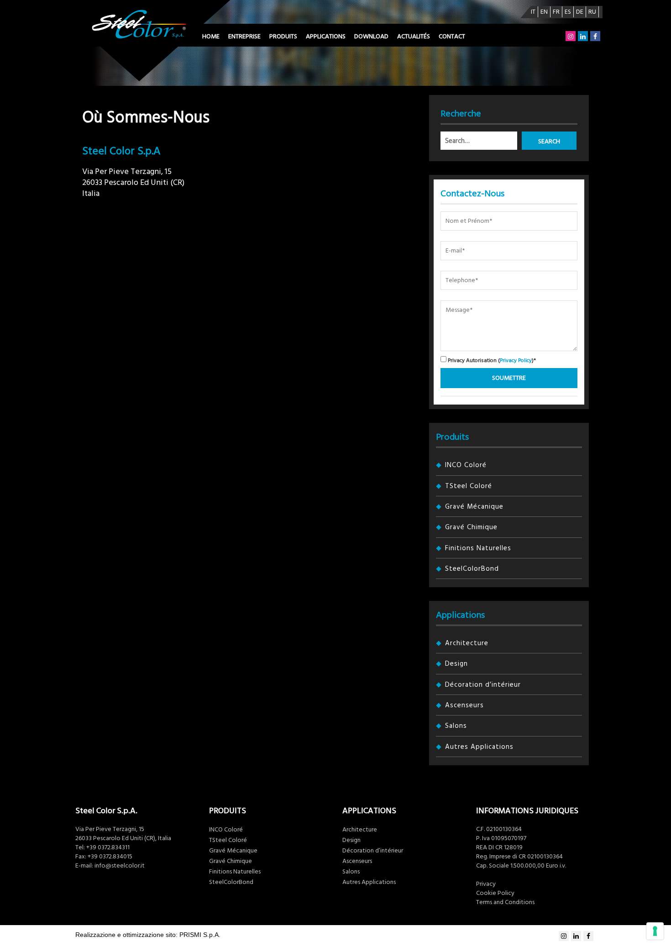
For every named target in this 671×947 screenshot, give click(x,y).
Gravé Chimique (471, 527)
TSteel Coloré (468, 486)
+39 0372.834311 (108, 847)
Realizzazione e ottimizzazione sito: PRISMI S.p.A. (147, 934)
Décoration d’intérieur (483, 684)
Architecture (466, 643)
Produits (283, 36)
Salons (456, 726)
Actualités (413, 36)
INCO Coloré (466, 465)
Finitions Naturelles (478, 548)
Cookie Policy (495, 893)
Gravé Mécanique (474, 506)
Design (456, 663)
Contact (452, 36)
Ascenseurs (464, 705)
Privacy (486, 884)
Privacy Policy (516, 360)
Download (371, 36)
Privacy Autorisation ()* (491, 360)
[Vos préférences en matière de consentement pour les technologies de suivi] (655, 931)
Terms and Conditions (505, 902)
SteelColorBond (472, 568)
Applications (326, 36)
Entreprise (244, 36)
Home (211, 36)
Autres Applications (479, 747)
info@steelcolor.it (119, 865)
